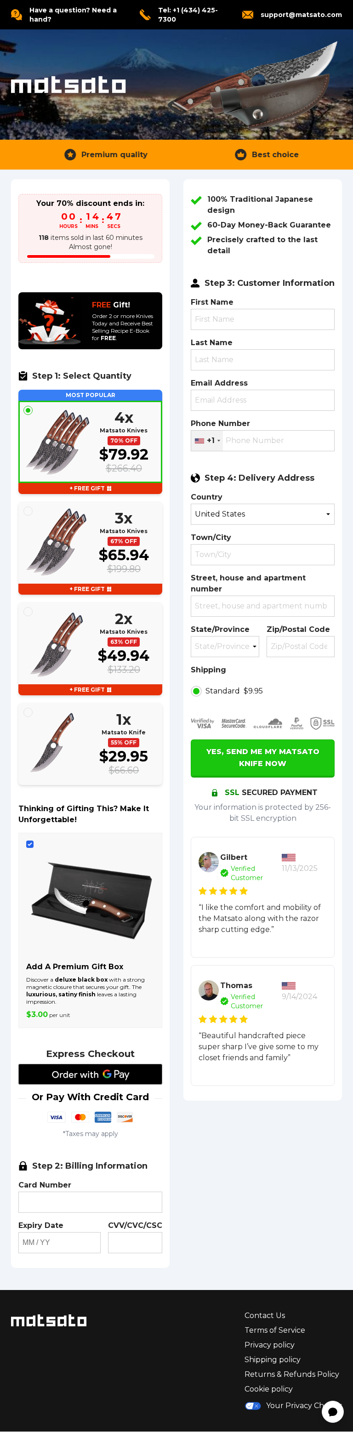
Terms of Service (275, 1330)
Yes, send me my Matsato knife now (262, 757)
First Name (212, 302)
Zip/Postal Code (298, 629)
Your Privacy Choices (304, 1405)
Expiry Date (40, 1225)
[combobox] (207, 441)
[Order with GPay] (90, 1074)
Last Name (212, 342)
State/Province (220, 629)
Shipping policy (273, 1359)
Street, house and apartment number (248, 583)
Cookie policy (269, 1389)
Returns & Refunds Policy (292, 1374)
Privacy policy (270, 1345)
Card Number (44, 1185)
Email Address (219, 383)
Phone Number (220, 423)
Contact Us (265, 1315)
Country (206, 497)
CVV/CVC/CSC (135, 1225)
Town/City (211, 537)
